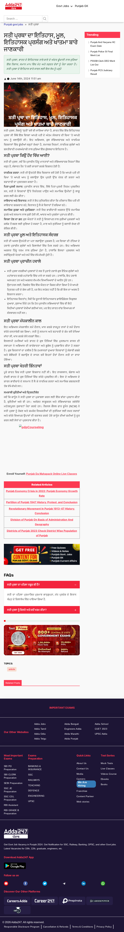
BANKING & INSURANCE (35, 768)
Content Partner (85, 796)
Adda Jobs (40, 724)
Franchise (82, 791)
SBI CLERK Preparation (10, 776)
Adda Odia (40, 734)
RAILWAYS (34, 780)
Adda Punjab (71, 738)
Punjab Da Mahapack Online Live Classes (51, 473)
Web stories (83, 801)
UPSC (31, 801)
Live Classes (107, 768)
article (12, 669)
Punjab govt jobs (13, 24)
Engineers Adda (73, 729)
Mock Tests (107, 763)
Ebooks (105, 779)
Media (80, 774)
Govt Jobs (62, 6)
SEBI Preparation (13, 783)
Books (104, 784)
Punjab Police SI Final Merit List (101, 53)
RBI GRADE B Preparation (11, 812)
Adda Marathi (71, 734)
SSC (30, 774)
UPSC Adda (101, 734)
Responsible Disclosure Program (22, 926)
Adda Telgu (40, 738)
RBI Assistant (11, 805)
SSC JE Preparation (10, 790)
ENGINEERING (36, 796)
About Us (81, 763)
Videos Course (109, 774)
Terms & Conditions (82, 926)
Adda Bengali (71, 724)
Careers (82, 782)
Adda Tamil (40, 729)
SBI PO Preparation (10, 768)
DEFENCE (33, 790)
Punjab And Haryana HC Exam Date (102, 44)
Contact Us (82, 768)
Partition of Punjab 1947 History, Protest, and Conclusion (42, 502)
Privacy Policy (104, 926)
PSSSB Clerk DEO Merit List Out (102, 63)
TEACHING (34, 785)
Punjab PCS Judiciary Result (101, 72)
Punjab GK (81, 6)
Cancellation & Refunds (55, 926)
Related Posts (12, 682)
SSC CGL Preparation (10, 798)
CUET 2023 (101, 729)
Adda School (101, 724)
